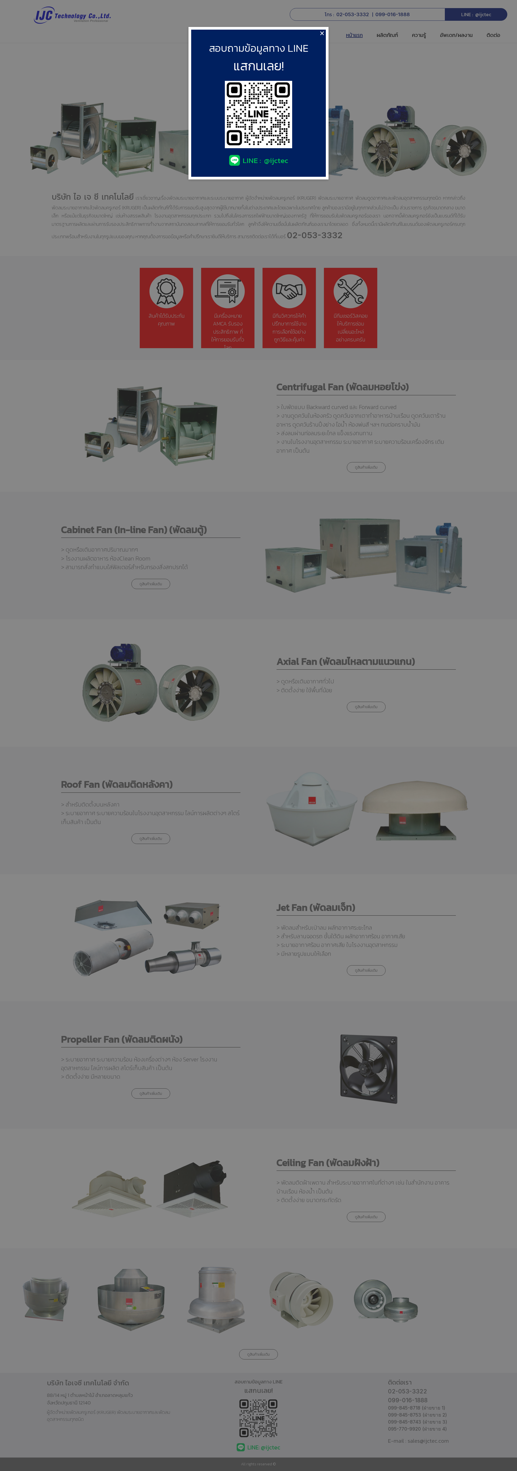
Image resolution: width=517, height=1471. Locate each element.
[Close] (322, 33)
